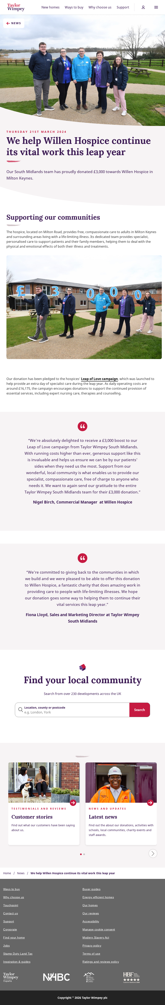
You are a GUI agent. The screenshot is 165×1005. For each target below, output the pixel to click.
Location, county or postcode (44, 707)
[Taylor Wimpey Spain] (10, 978)
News (16, 23)
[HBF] (131, 978)
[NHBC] (56, 977)
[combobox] (82, 710)
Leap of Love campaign (99, 379)
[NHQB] (88, 978)
